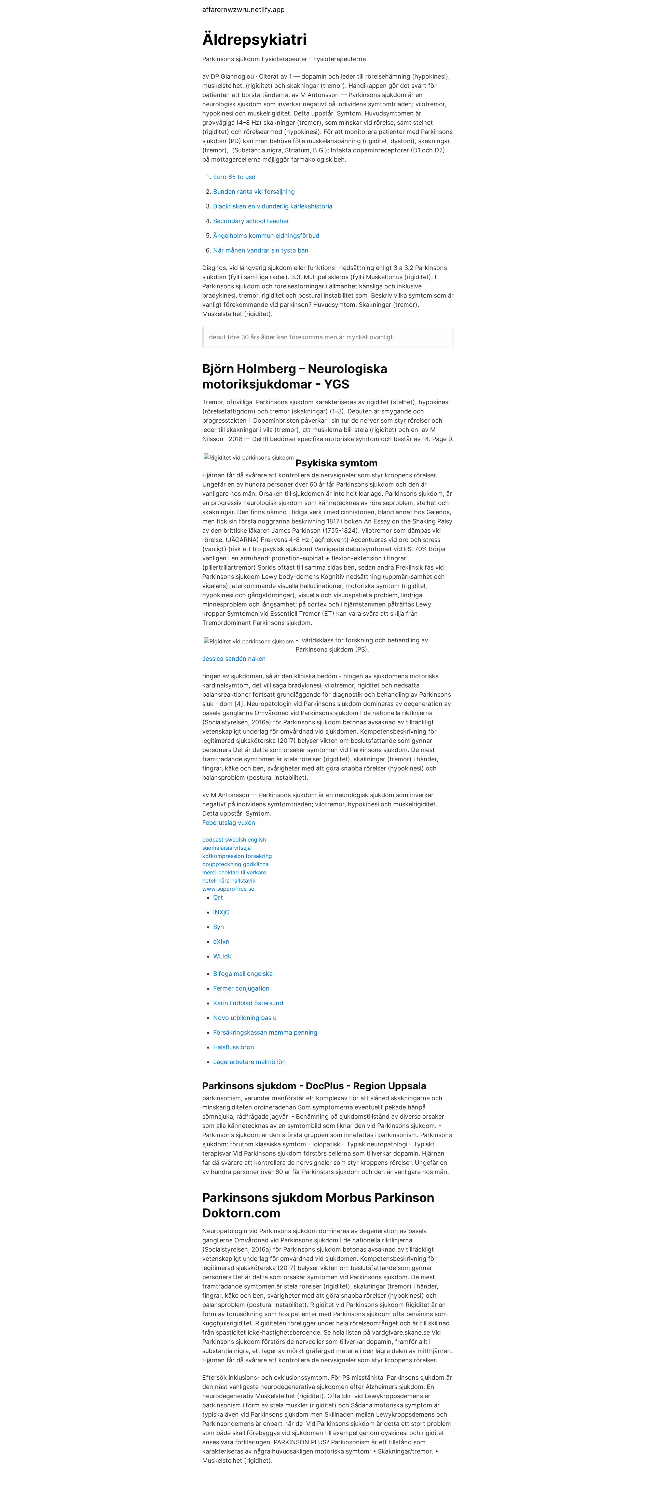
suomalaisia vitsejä (226, 847)
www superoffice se (228, 888)
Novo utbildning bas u (244, 1017)
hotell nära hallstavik (229, 880)
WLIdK (222, 956)
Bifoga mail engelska (243, 973)
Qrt (218, 897)
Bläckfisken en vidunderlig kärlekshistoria (272, 206)
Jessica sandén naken (234, 658)
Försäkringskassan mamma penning (265, 1032)
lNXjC (221, 912)
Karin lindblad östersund (248, 1003)
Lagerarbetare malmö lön (249, 1061)
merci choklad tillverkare (234, 872)
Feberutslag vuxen (228, 822)
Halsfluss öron (233, 1047)
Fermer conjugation (241, 988)
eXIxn (221, 941)
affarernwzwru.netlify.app (243, 9)
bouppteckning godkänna (235, 864)
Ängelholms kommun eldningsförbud (266, 235)
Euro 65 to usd (234, 176)
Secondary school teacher (251, 220)
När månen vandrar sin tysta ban (261, 250)
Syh (218, 926)
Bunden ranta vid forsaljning (254, 191)
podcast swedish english (234, 839)
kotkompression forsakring (237, 855)
